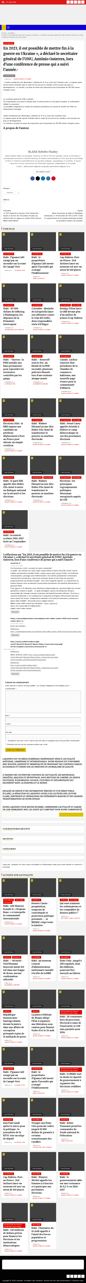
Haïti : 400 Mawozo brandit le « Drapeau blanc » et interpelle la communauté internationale (14, 912)
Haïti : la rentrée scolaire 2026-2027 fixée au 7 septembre (14, 538)
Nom (7, 715)
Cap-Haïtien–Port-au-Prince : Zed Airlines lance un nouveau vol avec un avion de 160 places (71, 263)
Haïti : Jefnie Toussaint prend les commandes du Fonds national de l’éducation (70, 1129)
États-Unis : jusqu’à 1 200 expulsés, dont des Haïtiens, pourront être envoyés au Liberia (71, 967)
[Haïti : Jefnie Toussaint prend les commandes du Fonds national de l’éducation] (71, 1107)
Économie (36, 957)
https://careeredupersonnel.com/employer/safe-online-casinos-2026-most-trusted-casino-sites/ (46, 631)
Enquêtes (36, 900)
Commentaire (10, 689)
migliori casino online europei (50, 573)
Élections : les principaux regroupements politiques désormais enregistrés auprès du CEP (70, 490)
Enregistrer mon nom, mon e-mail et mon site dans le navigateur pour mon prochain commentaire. (44, 741)
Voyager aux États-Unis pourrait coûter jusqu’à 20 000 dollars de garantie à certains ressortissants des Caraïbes (42, 1132)
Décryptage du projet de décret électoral (70, 1012)
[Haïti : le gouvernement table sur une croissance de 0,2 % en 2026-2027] (71, 1161)
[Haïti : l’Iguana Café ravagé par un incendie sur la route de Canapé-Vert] (15, 1056)
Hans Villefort (39, 278)
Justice (7, 957)
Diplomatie (8, 900)
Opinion (64, 900)
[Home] (4, 27)
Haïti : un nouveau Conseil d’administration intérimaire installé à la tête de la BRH (42, 967)
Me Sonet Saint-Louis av (70, 918)
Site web (8, 732)
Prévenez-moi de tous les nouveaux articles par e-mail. (27, 744)
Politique (76, 305)
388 (60, 458)
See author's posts (43, 172)
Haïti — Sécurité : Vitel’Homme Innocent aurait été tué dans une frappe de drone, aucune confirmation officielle (14, 970)
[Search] (83, 27)
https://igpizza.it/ (50, 603)
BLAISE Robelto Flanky (22, 79)
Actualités (8, 43)
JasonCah (14, 563)
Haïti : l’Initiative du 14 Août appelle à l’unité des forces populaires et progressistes (42, 1234)
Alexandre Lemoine (40, 384)
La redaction (19, 270)
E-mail (8, 724)
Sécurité (7, 902)
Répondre (15, 612)
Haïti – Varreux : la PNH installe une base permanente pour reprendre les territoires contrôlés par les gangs (13, 369)
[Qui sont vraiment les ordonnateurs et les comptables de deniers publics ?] (71, 887)
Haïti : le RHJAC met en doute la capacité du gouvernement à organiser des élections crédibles (70, 1080)
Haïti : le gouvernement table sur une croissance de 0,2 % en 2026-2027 (71, 1183)
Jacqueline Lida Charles (14, 330)
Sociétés (64, 1119)
